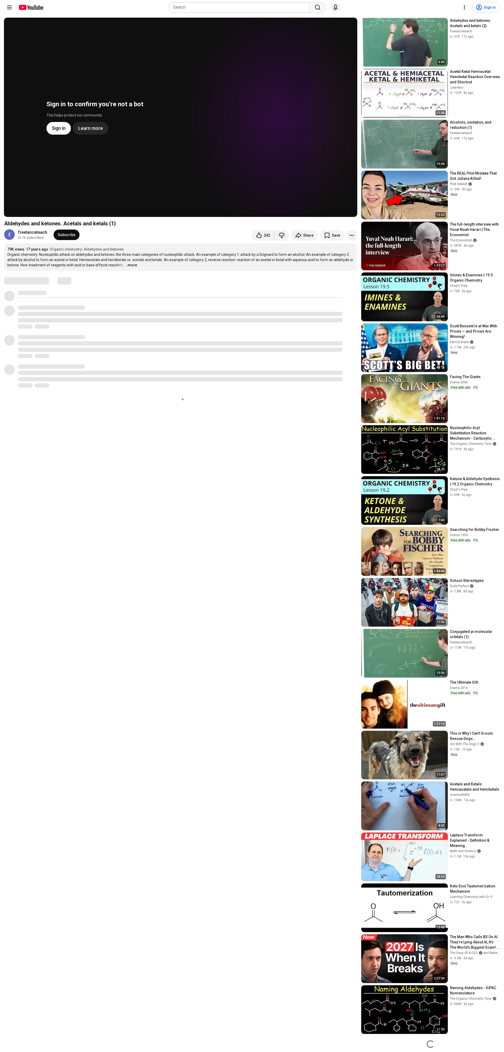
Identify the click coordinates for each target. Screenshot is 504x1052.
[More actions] (351, 235)
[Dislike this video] (281, 235)
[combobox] (240, 7)
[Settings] (464, 7)
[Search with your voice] (335, 7)
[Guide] (9, 7)
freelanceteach (32, 232)
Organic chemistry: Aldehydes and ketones (87, 249)
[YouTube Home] (31, 7)
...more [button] (130, 265)
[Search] (317, 7)
